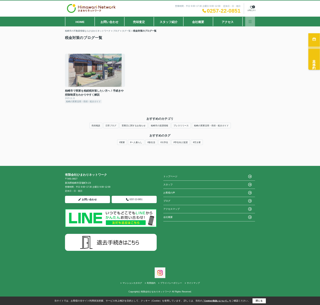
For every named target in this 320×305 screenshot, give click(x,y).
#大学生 (164, 142)
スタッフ (168, 184)
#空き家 (197, 142)
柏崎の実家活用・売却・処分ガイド (211, 125)
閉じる (259, 300)
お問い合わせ (109, 22)
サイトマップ (193, 283)
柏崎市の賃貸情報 (159, 125)
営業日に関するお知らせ (134, 125)
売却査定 (139, 22)
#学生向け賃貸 (181, 142)
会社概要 (198, 22)
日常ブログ (111, 125)
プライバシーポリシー (171, 283)
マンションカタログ (132, 283)
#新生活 (151, 142)
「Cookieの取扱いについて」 (215, 301)
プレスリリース (181, 125)
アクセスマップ (171, 209)
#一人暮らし (136, 142)
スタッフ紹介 (169, 22)
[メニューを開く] (250, 21)
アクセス (228, 22)
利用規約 (151, 283)
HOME (80, 22)
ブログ (166, 200)
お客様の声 (169, 192)
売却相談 (96, 125)
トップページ (170, 176)
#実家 (122, 142)
